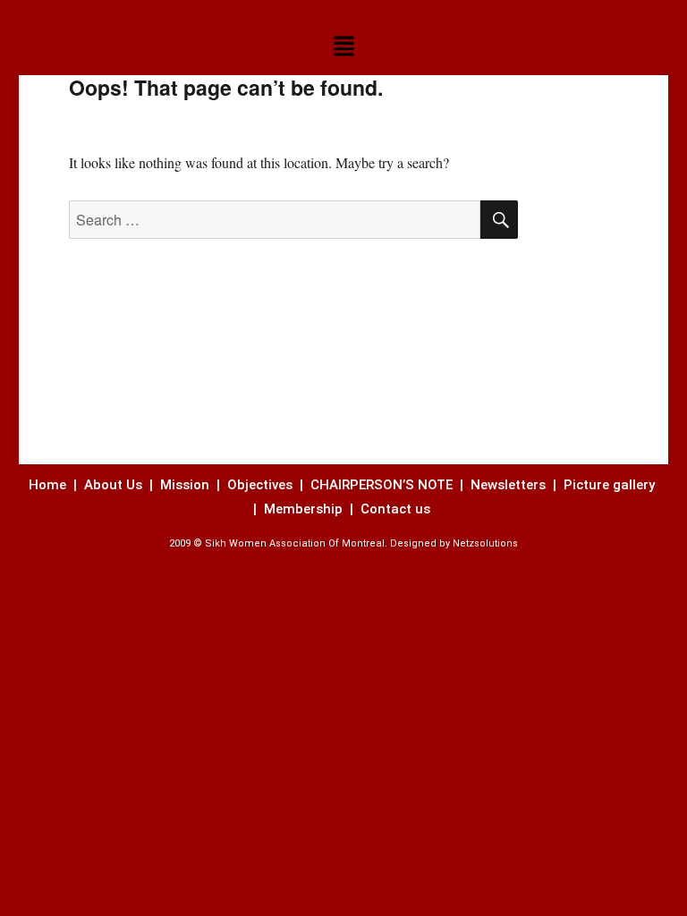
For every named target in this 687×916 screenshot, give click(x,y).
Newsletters (510, 485)
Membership (305, 509)
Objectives (260, 485)
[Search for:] (275, 219)
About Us (113, 485)
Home (49, 485)
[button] (343, 47)
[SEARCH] (499, 219)
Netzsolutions (485, 543)
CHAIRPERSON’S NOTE (381, 485)
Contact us (397, 509)
